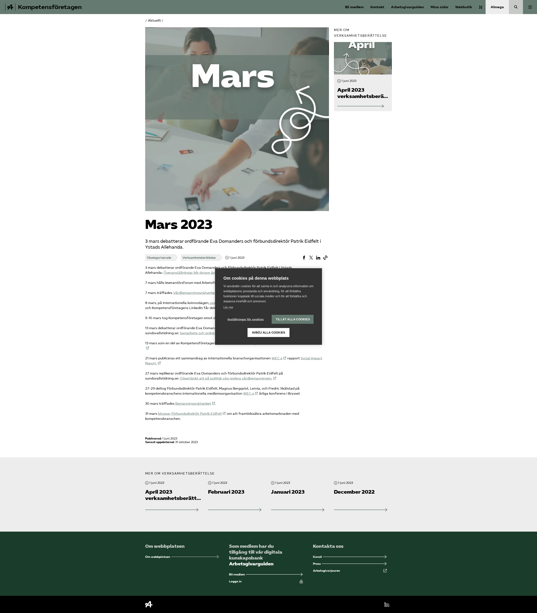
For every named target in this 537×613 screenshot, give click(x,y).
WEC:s (276, 358)
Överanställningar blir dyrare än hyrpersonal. (199, 273)
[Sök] (516, 7)
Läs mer (228, 307)
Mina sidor (439, 7)
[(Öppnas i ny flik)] (304, 257)
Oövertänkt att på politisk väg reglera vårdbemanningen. (226, 378)
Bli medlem (354, 7)
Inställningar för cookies (246, 319)
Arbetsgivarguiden (407, 7)
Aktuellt (154, 20)
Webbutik (463, 7)
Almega (497, 7)
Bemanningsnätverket (193, 404)
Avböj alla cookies (268, 332)
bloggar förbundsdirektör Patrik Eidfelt (190, 414)
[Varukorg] (480, 7)
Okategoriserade (159, 258)
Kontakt (377, 7)
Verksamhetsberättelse (199, 258)
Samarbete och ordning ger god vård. (210, 333)
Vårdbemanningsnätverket (194, 293)
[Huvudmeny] (530, 7)
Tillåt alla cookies (293, 319)
